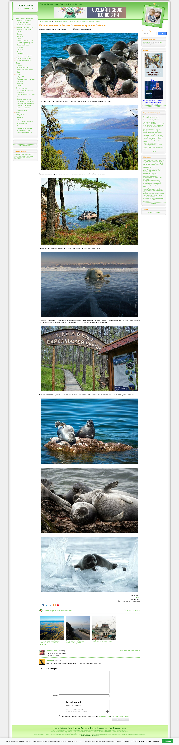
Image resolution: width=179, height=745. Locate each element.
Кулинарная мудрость (24, 56)
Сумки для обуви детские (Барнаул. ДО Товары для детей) (153, 196)
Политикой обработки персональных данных (141, 741)
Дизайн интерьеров (24, 20)
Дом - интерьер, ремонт (24, 18)
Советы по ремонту (24, 22)
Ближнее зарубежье (24, 106)
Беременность (102, 728)
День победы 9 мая (24, 130)
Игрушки (20, 86)
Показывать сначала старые (129, 651)
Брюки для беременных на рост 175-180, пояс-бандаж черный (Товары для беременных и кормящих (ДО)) (154, 162)
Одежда (20, 81)
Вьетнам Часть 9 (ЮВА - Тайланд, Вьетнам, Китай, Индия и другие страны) (153, 140)
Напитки (20, 49)
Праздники (20, 115)
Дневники (71, 4)
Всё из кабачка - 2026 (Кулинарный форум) (153, 148)
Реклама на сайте (25, 145)
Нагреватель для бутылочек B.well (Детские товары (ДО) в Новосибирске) (153, 166)
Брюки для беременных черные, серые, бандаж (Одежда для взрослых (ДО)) (152, 170)
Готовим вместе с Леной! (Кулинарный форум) (150, 121)
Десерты (20, 51)
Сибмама (50, 4)
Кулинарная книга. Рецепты (26, 27)
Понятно (167, 741)
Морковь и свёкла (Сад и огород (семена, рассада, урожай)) (152, 133)
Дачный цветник (22, 68)
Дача (18, 63)
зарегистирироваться (121, 716)
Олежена (49, 660)
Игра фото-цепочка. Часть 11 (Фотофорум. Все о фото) (151, 130)
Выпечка (20, 47)
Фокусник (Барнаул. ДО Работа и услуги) (152, 185)
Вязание (20, 83)
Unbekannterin (51, 651)
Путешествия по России (25, 103)
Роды (110, 728)
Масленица (21, 126)
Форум (56, 4)
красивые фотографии (63, 611)
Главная (43, 4)
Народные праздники (24, 128)
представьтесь (155, 42)
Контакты (78, 4)
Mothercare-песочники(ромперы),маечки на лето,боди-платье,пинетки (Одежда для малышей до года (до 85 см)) (153, 181)
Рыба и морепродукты (25, 43)
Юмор (18, 112)
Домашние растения (23, 61)
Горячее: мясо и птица (25, 40)
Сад (18, 72)
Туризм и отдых (22, 88)
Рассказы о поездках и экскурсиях (66, 21)
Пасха (19, 119)
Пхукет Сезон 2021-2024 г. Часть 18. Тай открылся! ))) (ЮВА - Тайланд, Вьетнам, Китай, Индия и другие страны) (153, 125)
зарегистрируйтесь (149, 43)
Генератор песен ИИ (24, 132)
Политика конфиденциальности (89, 735)
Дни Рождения (22, 124)
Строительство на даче (25, 70)
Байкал (46, 611)
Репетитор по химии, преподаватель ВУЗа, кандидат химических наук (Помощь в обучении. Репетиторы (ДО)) (153, 190)
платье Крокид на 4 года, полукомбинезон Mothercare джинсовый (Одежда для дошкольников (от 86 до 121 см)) (152, 175)
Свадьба (20, 117)
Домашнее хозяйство (24, 25)
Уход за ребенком (119, 728)
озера (52, 611)
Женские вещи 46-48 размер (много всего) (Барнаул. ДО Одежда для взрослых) (153, 200)
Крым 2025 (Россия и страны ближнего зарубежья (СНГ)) (151, 118)
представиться (104, 716)
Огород (19, 65)
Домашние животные (23, 58)
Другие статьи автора (132, 610)
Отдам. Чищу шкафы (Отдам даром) (153, 193)
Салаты (20, 36)
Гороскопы (85, 728)
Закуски (19, 34)
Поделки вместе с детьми (26, 79)
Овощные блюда (23, 45)
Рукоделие (20, 77)
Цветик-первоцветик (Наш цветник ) (153, 116)
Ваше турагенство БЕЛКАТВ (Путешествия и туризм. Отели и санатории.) (152, 144)
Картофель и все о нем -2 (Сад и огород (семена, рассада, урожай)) (153, 136)
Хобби (18, 74)
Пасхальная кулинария (25, 121)
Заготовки (20, 54)
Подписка (63, 4)
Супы (19, 38)
